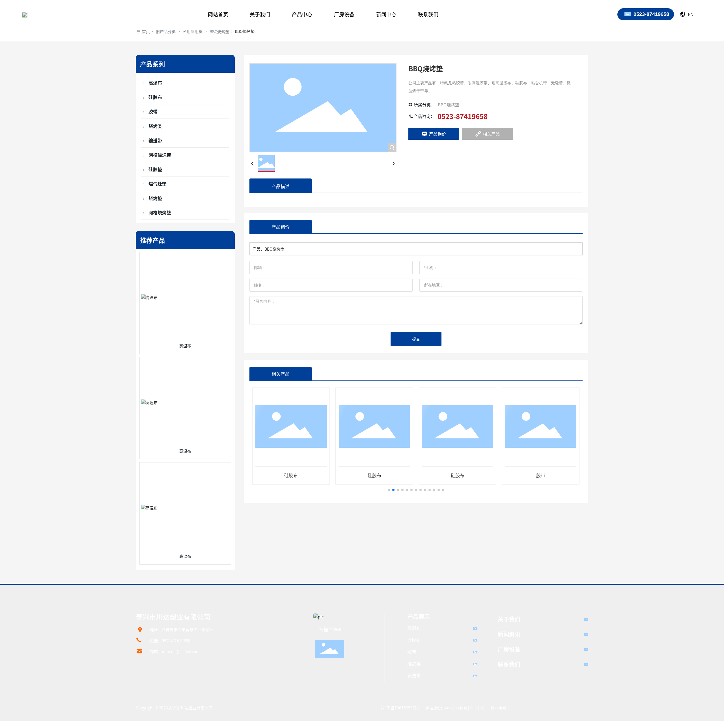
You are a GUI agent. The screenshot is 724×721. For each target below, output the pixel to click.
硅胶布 (291, 475)
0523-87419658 (651, 14)
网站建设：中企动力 (442, 708)
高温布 (185, 345)
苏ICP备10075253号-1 (400, 708)
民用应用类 (192, 32)
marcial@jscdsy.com (181, 651)
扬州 (463, 708)
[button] (389, 490)
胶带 (540, 475)
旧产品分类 (166, 32)
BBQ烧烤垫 (219, 32)
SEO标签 (477, 708)
